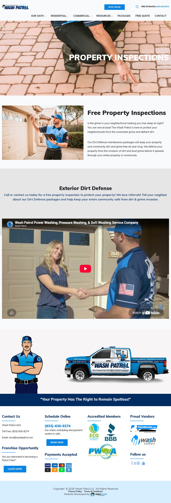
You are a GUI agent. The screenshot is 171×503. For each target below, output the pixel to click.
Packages (124, 15)
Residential (58, 15)
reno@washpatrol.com (21, 437)
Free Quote (142, 15)
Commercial (81, 15)
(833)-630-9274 (20, 431)
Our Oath (37, 15)
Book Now (57, 442)
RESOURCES (103, 15)
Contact (160, 15)
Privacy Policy (75, 491)
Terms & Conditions (93, 491)
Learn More (15, 469)
